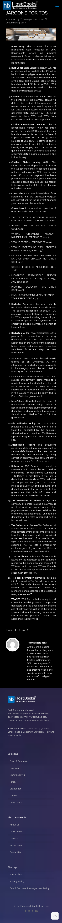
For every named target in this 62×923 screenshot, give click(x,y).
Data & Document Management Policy (29, 888)
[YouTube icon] (33, 910)
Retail (13, 782)
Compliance (16, 802)
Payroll (13, 795)
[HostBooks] (20, 5)
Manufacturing (17, 775)
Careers (14, 838)
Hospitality (15, 768)
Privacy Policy (17, 881)
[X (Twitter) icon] (29, 910)
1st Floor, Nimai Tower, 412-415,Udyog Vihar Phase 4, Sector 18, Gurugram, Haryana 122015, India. (31, 731)
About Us (14, 824)
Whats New (16, 845)
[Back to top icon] (55, 916)
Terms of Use (16, 874)
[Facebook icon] (25, 910)
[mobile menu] (57, 5)
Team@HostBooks (32, 19)
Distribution (16, 788)
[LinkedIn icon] (36, 910)
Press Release (17, 831)
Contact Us (15, 852)
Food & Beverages (19, 761)
